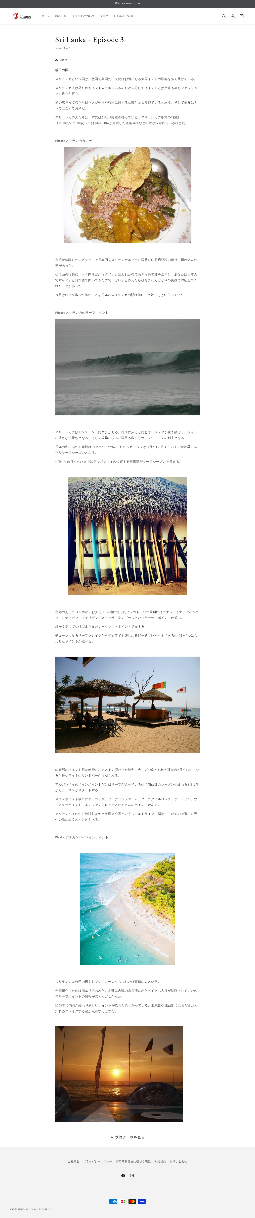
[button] (224, 16)
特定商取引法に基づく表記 (133, 1161)
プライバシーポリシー (97, 1161)
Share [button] (63, 60)
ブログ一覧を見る (130, 1137)
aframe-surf (24, 1208)
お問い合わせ (178, 1161)
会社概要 (73, 1161)
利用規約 (160, 1161)
